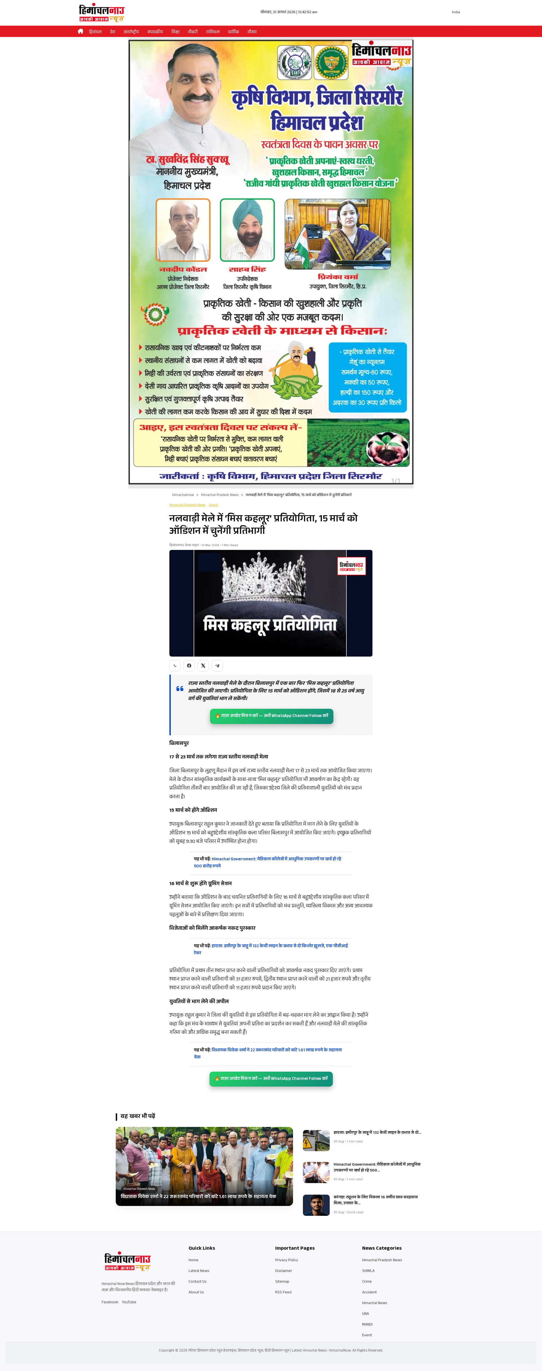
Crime (367, 1282)
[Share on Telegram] (217, 665)
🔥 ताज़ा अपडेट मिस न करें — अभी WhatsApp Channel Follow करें (271, 716)
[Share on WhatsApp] (175, 665)
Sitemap (282, 1282)
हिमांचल (95, 32)
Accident (369, 1292)
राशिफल (213, 32)
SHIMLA (368, 1271)
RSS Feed (283, 1292)
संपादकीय (155, 32)
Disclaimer (283, 1271)
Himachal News (374, 1303)
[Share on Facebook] (189, 665)
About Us (196, 1292)
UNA (365, 1314)
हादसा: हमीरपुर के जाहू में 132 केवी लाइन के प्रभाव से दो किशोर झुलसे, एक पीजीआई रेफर (271, 950)
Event (213, 505)
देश (112, 32)
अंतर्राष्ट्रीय (131, 32)
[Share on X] (203, 665)
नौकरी (193, 32)
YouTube (129, 1302)
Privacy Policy (286, 1260)
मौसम (252, 32)
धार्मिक (233, 32)
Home (193, 1260)
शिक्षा (175, 32)
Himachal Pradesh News (220, 495)
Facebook (110, 1302)
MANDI (367, 1325)
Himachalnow (183, 495)
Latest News (199, 1271)
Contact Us (197, 1282)
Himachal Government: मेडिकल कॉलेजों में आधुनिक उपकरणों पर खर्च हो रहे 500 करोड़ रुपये (267, 863)
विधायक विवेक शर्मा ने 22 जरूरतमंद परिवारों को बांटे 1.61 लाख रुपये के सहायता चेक (268, 1054)
